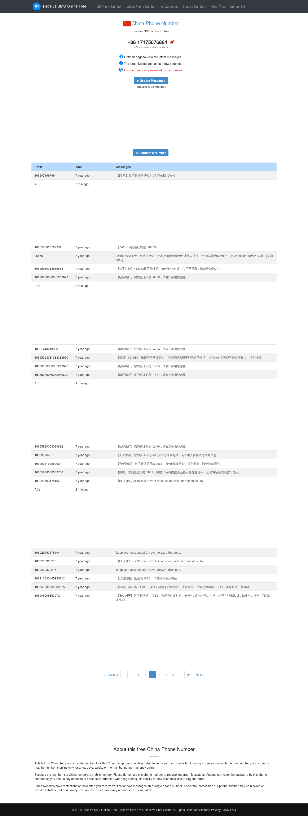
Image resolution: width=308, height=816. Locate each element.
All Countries (169, 6)
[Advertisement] (150, 118)
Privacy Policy (219, 810)
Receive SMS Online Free (64, 6)
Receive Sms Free (130, 810)
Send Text (218, 6)
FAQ (233, 810)
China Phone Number (141, 6)
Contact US (237, 6)
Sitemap (204, 810)
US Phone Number (109, 6)
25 (188, 675)
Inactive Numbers (194, 6)
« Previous (111, 675)
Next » (200, 675)
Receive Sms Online (158, 810)
